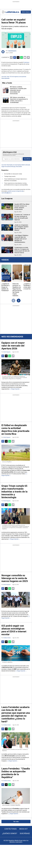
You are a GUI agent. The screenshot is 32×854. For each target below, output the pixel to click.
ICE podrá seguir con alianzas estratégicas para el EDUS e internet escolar (13, 630)
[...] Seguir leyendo (14, 389)
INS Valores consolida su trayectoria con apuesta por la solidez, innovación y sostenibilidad (19, 100)
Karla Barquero (12, 50)
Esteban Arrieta (7, 637)
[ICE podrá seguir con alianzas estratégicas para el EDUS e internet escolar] (15, 653)
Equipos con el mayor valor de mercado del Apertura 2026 (13, 345)
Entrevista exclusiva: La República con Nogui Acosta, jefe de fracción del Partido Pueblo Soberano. (17, 289)
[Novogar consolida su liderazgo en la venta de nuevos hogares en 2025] (15, 600)
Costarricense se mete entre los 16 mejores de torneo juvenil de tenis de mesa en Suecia (21, 250)
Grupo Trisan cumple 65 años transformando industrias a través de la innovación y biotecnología (14, 491)
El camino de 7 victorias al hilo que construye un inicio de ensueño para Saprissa (22, 217)
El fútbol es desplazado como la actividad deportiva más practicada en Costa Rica (15, 429)
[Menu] (3, 12)
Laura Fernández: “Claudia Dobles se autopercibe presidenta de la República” (15, 773)
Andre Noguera (6, 352)
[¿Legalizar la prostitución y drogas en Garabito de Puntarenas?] (6, 273)
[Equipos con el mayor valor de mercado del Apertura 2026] (15, 367)
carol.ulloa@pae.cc (6, 192)
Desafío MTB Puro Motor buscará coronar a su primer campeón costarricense (21, 206)
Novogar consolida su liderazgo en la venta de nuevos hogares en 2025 (14, 578)
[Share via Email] (25, 57)
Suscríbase (25, 833)
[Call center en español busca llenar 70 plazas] (16, 40)
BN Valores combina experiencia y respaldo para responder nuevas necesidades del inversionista (18, 90)
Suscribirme (27, 158)
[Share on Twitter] (18, 57)
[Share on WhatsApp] (21, 57)
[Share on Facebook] (14, 57)
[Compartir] (28, 57)
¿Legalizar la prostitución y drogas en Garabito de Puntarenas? (5, 287)
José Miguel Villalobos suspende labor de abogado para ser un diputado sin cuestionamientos (21, 239)
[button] (26, 12)
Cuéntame (26, 62)
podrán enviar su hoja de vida (15, 191)
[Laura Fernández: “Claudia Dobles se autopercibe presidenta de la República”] (15, 796)
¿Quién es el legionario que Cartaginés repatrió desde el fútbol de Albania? (21, 227)
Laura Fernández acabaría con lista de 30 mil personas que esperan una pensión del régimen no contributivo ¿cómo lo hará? (15, 714)
